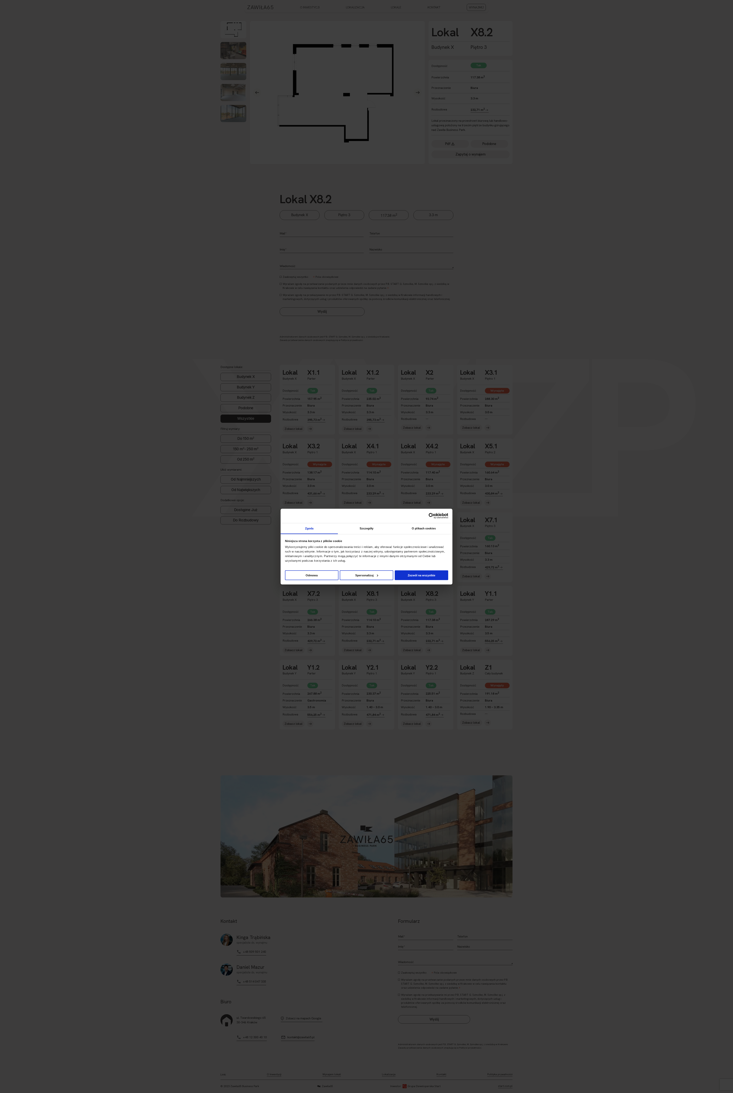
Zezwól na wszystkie (421, 575)
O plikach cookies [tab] (424, 528)
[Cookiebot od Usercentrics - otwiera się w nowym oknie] (431, 516)
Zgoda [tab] (309, 528)
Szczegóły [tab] (367, 528)
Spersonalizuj (364, 575)
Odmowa (312, 575)
